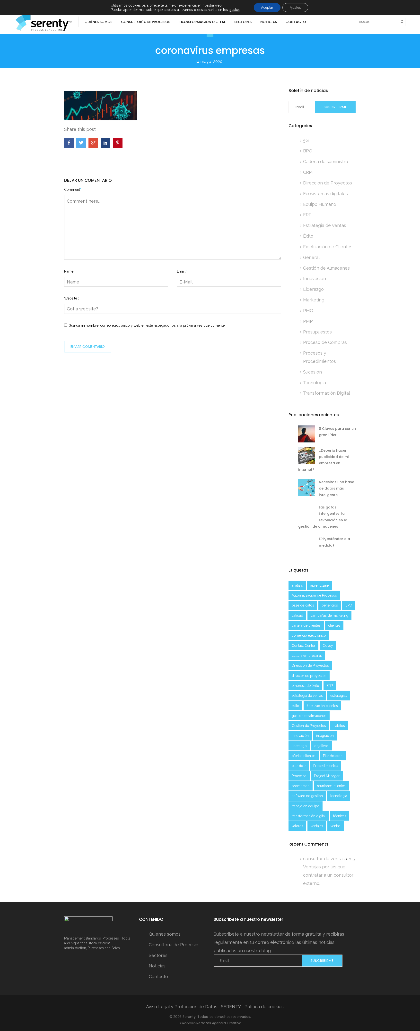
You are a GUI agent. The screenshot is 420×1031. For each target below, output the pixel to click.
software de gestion (307, 796)
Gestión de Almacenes (326, 268)
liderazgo (299, 746)
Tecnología (314, 382)
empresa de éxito (305, 686)
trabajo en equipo (305, 806)
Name (70, 271)
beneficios (330, 605)
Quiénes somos (98, 21)
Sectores (243, 21)
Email (182, 271)
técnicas (339, 816)
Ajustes (295, 7)
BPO (307, 150)
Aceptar (267, 7)
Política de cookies (264, 1006)
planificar (299, 766)
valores (297, 826)
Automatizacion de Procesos (314, 595)
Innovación (314, 278)
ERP (307, 214)
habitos (339, 726)
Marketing (313, 299)
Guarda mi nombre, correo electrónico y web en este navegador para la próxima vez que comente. (147, 325)
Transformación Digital (326, 393)
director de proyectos (309, 676)
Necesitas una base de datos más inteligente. (336, 488)
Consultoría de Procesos (145, 21)
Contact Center (303, 646)
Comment (72, 189)
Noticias (268, 21)
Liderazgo (313, 289)
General (311, 257)
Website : (71, 298)
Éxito (308, 236)
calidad (297, 615)
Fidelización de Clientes (327, 246)
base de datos (303, 605)
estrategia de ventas (307, 696)
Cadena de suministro (325, 161)
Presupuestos (317, 331)
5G (306, 140)
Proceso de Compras (325, 342)
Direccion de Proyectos (310, 665)
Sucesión (312, 371)
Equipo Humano (319, 204)
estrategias (338, 696)
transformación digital (309, 816)
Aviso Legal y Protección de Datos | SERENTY (193, 1006)
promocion (300, 786)
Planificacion (332, 756)
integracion (325, 736)
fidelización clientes (322, 706)
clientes (334, 625)
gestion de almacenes (309, 716)
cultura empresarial (307, 655)
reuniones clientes (331, 786)
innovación (300, 736)
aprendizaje (319, 585)
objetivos (321, 746)
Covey (328, 646)
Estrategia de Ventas (324, 225)
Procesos (299, 776)
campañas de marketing (329, 615)
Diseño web (187, 1023)
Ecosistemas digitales (325, 193)
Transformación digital (202, 21)
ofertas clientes (303, 756)
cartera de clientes (306, 625)
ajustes (234, 10)
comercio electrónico (309, 635)
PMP (308, 321)
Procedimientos (325, 766)
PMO (308, 310)
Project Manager (327, 776)
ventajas (317, 826)
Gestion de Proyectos (309, 726)
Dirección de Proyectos (327, 182)
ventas (336, 826)
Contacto (296, 21)
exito (295, 706)
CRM (308, 172)
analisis (297, 585)
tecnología (338, 796)
